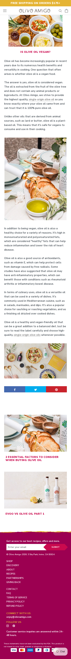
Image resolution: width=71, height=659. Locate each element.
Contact (12, 589)
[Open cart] (66, 10)
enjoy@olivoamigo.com (18, 617)
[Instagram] (7, 626)
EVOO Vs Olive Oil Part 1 (25, 514)
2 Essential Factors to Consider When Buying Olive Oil (32, 458)
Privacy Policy (15, 601)
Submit (56, 547)
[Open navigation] (5, 10)
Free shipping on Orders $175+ (35, 3)
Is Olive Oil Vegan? (35, 52)
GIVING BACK (13, 582)
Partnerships (15, 578)
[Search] (60, 10)
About (10, 569)
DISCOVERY (12, 565)
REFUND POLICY (15, 606)
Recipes (10, 573)
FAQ (8, 593)
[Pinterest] (14, 626)
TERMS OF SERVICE (16, 597)
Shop (9, 561)
